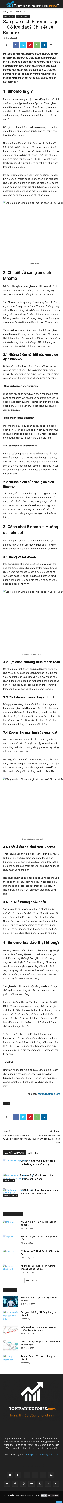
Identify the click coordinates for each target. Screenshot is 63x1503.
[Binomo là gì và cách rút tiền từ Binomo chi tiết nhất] (10, 1185)
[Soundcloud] (31, 1484)
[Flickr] (43, 1475)
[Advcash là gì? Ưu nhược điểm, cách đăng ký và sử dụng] (10, 1170)
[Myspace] (7, 1484)
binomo (15, 1104)
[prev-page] (5, 1205)
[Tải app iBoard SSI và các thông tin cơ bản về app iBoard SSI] (10, 1360)
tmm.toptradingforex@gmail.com (41, 1454)
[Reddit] (23, 1484)
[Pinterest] (30, 45)
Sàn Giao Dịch (20, 11)
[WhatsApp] (37, 45)
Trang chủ (7, 11)
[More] (51, 45)
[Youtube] (56, 1484)
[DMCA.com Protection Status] (50, 1495)
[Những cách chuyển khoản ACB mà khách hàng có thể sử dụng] (10, 1269)
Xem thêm (30, 1280)
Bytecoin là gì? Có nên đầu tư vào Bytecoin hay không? (17, 1137)
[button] (5, 4)
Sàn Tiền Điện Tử (23, 16)
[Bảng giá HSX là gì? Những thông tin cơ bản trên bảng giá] (10, 1316)
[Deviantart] (27, 1475)
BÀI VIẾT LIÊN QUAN (14, 1153)
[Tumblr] (40, 1484)
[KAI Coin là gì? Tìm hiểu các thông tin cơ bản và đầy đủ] (10, 1225)
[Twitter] (23, 45)
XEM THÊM (33, 1153)
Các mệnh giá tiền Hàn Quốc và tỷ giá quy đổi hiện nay (46, 1138)
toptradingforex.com (49, 1093)
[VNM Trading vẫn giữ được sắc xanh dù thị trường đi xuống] (10, 1345)
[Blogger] (18, 1475)
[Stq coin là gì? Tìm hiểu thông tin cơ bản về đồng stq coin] (10, 1240)
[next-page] (10, 1205)
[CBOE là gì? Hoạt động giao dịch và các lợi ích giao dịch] (10, 1199)
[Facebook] (16, 45)
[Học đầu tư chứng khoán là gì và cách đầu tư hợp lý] (10, 1301)
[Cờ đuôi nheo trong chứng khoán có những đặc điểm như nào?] (10, 1330)
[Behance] (10, 1475)
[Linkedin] (44, 45)
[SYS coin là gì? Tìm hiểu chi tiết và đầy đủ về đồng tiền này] (10, 1255)
